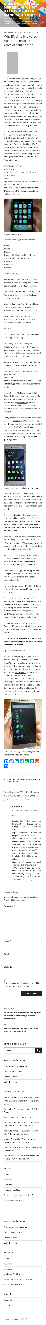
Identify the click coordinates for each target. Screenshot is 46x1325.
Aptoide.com (20, 672)
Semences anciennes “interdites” (18, 1195)
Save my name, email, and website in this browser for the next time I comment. (21, 984)
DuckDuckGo (9, 614)
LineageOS (22, 402)
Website (8, 967)
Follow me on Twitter (13, 645)
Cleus (6, 1174)
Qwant (28, 611)
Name (7, 941)
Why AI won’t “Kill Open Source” (18, 1117)
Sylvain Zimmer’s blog (13, 1200)
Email (7, 954)
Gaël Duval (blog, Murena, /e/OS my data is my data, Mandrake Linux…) (22, 9)
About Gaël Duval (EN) (13, 1071)
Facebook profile (11, 1077)
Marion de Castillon (12, 1190)
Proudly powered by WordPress (17, 1319)
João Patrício (9, 663)
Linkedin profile (10, 1082)
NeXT (25, 107)
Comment (9, 906)
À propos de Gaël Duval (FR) (16, 1066)
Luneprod (8, 1185)
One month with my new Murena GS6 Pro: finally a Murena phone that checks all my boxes (22, 1101)
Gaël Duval (35, 33)
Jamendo (8, 1180)
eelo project (10, 629)
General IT (13, 779)
